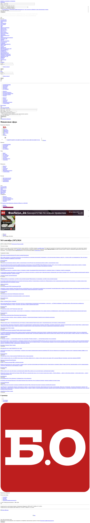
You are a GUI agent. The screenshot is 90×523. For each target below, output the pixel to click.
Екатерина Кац (10, 268)
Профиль (2, 62)
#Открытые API (3, 38)
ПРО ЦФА (5, 86)
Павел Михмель (3, 268)
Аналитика (5, 99)
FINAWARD (5, 85)
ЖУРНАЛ (5, 88)
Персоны (5, 91)
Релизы (4, 98)
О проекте (5, 497)
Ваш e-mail (3, 110)
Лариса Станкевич (4, 284)
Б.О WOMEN (6, 89)
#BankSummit (3, 47)
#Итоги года (3, 30)
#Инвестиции (3, 28)
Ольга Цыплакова (4, 327)
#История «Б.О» (3, 29)
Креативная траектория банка (20, 315)
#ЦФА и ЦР (3, 45)
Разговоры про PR (7, 94)
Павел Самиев (11, 327)
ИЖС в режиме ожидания (18, 362)
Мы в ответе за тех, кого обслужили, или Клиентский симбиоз (41, 370)
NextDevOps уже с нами (17, 348)
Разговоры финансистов (8, 93)
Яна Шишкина (3, 376)
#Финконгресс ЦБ (4, 56)
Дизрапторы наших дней (17, 308)
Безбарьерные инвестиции (18, 293)
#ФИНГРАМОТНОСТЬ (5, 44)
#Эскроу (2, 46)
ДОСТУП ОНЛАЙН (4, 107)
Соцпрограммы (6, 103)
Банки (8, 139)
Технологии (21, 139)
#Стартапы (2, 43)
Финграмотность (27, 139)
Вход (1, 71)
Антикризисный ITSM (16, 286)
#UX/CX (2, 58)
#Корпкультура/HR (4, 33)
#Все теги (2, 193)
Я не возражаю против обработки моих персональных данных (15, 113)
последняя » (5, 401)
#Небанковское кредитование (6, 37)
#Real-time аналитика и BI (5, 48)
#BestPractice (3, 192)
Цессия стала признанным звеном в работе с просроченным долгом (44, 262)
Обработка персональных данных (7, 8)
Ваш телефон (3, 111)
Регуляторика (16, 139)
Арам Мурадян (3, 391)
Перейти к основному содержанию (7, 1)
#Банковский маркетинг (5, 54)
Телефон (2, 5)
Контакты (5, 499)
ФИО (1, 3)
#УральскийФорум (4, 49)
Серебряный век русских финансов (24, 378)
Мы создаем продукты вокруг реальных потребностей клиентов (42, 384)
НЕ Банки (11, 139)
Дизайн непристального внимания (23, 330)
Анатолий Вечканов (12, 275)
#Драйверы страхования (5, 55)
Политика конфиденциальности (9, 500)
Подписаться (14, 243)
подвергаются (37, 250)
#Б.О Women (3, 24)
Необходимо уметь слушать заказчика (25, 355)
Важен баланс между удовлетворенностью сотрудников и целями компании (49, 322)
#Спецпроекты (3, 42)
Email (1, 4)
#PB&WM (2, 57)
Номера (4, 205)
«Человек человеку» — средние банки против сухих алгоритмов (42, 338)
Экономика (33, 139)
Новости (5, 97)
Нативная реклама (7, 179)
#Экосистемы (3, 59)
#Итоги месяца (3, 32)
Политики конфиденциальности (47, 520)
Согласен (2, 521)
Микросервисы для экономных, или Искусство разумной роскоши (43, 278)
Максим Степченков (4, 360)
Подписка (2, 2)
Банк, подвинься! (12, 301)
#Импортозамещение (4, 27)
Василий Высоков (4, 319)
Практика (5, 101)
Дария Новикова (3, 336)
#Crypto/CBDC (3, 19)
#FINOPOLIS (3, 50)
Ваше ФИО (3, 108)
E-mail (2, 63)
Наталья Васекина (4, 297)
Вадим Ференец (3, 260)
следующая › (5, 400)
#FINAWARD (3, 23)
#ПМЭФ (2, 39)
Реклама (4, 498)
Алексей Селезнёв (4, 275)
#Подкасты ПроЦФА (4, 40)
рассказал (19, 249)
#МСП (1, 36)
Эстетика (38, 139)
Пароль (2, 64)
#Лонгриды (2, 34)
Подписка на (3, 7)
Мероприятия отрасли (7, 102)
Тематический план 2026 (8, 207)
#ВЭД (1, 25)
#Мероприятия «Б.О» (4, 35)
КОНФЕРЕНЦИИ (7, 84)
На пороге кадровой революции (22, 255)
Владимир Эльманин (4, 345)
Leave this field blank (4, 10)
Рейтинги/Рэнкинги (7, 92)
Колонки (5, 95)
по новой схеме (40, 248)
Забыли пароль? (6, 66)
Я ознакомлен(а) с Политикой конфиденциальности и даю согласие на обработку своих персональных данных (25, 9)
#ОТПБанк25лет (3, 51)
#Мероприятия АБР (4, 53)
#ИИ (1, 26)
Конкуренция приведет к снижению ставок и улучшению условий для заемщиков (53, 270)
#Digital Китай (3, 21)
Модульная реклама (7, 178)
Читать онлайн (20, 243)
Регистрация (3, 105)
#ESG (1, 22)
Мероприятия (6, 181)
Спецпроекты (6, 180)
